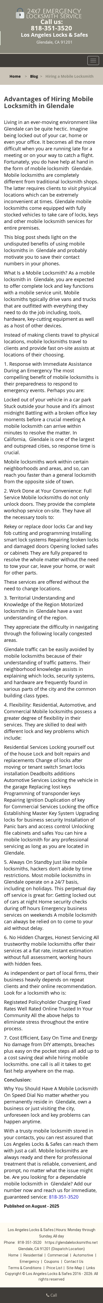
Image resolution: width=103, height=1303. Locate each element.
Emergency (29, 1261)
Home (15, 76)
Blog (34, 76)
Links (90, 1268)
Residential (33, 1255)
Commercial (58, 1255)
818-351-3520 (51, 28)
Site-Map (74, 1268)
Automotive (83, 1255)
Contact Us (73, 1261)
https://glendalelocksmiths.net (71, 1242)
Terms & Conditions (24, 1268)
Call (53, 1295)
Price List (54, 1268)
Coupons (51, 1261)
